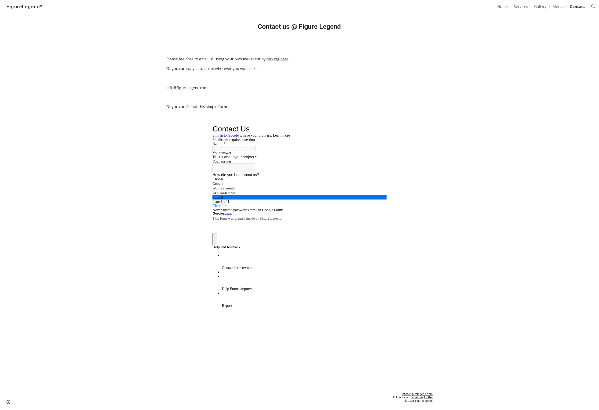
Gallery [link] (540, 6)
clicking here (278, 59)
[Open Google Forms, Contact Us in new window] (379, 129)
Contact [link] (577, 6)
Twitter (428, 397)
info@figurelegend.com (417, 394)
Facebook (417, 397)
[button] (593, 6)
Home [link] (502, 6)
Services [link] (521, 6)
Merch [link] (558, 6)
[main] (299, 27)
